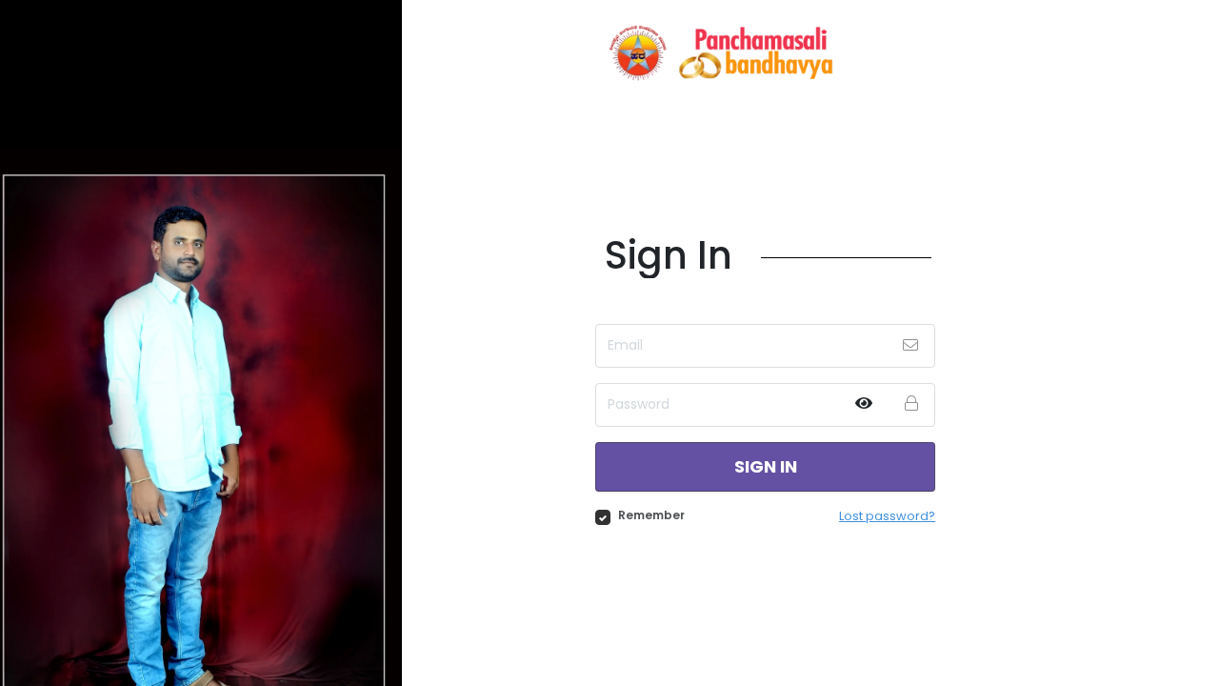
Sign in (765, 466)
